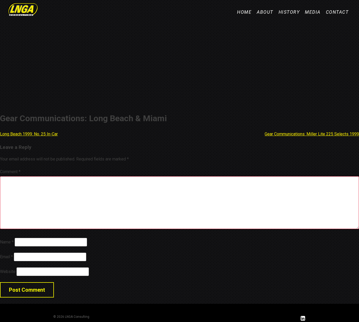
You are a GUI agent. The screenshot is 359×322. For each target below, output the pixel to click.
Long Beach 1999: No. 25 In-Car (29, 133)
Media (313, 12)
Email (6, 256)
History (289, 12)
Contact (337, 12)
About (265, 12)
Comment (10, 171)
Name (7, 242)
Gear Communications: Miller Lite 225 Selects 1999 (312, 133)
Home (244, 12)
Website (8, 271)
